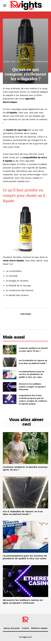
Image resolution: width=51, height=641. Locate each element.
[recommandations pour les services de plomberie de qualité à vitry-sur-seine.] (9, 374)
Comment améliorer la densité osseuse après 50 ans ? (33, 349)
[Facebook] (12, 321)
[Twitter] (19, 321)
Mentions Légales (39, 628)
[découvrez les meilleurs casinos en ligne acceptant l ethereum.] (9, 387)
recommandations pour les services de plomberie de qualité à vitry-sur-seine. (31, 374)
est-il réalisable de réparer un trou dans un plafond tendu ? (33, 362)
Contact (25, 628)
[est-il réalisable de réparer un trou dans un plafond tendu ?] (9, 362)
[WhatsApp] (32, 321)
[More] (39, 321)
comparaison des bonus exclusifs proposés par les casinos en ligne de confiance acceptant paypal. (33, 399)
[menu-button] (4, 5)
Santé (25, 59)
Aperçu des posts (12, 628)
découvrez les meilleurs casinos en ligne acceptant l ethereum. (32, 386)
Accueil (6, 61)
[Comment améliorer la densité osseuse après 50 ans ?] (9, 349)
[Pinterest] (25, 321)
